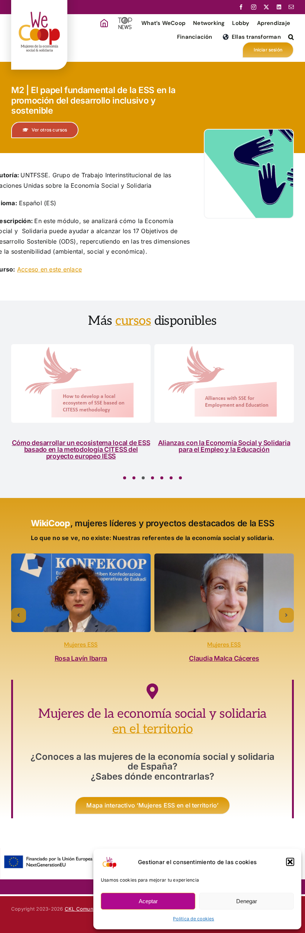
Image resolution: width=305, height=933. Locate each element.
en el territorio (152, 729)
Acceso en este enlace (49, 269)
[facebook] (241, 7)
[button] (290, 862)
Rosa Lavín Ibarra (81, 658)
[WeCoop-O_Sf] (39, 6)
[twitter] (266, 7)
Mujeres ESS (80, 644)
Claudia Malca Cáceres (224, 658)
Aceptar (148, 901)
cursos (133, 321)
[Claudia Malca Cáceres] (224, 592)
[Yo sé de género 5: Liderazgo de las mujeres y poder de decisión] (202, 383)
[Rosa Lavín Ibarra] (81, 592)
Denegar (246, 901)
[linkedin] (279, 7)
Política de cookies (193, 918)
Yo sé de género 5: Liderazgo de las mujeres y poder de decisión (202, 446)
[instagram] (253, 7)
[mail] (291, 7)
